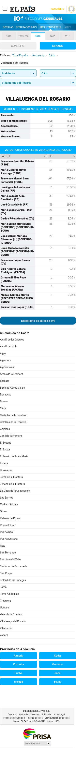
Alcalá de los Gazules (12, 339)
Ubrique (4, 607)
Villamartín (6, 628)
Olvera (3, 511)
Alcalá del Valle (8, 346)
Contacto (12, 714)
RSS (57, 721)
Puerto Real (6, 531)
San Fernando (8, 552)
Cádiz (3, 408)
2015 (52, 36)
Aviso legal (59, 714)
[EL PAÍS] (23, 9)
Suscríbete (57, 9)
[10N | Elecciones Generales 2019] (38, 18)
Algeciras (5, 360)
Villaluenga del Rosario (13, 621)
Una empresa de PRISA (37, 733)
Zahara (4, 635)
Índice (50, 721)
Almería (18, 655)
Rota (2, 545)
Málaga (18, 681)
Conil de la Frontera (11, 435)
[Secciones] (5, 9)
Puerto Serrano (9, 538)
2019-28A (23, 36)
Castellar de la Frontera (13, 415)
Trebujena (6, 600)
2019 (9, 36)
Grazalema (6, 470)
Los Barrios (6, 497)
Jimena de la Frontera (12, 483)
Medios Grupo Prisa (37, 743)
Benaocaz (5, 394)
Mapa (68, 27)
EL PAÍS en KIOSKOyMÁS (33, 721)
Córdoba (18, 664)
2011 (67, 36)
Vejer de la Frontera (11, 614)
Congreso (18, 45)
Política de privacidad (14, 718)
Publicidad (47, 714)
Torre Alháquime (9, 593)
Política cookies (35, 718)
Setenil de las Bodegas (13, 580)
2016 (38, 36)
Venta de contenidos (29, 714)
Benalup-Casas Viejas (12, 387)
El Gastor (5, 449)
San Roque (6, 573)
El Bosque (5, 442)
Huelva (18, 673)
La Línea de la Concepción (15, 490)
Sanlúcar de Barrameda (13, 566)
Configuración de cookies (57, 718)
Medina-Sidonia (9, 504)
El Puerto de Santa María (14, 456)
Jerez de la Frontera (11, 477)
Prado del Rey (8, 525)
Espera (4, 463)
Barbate (4, 380)
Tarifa (3, 586)
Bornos (4, 401)
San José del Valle (10, 559)
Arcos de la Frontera (11, 373)
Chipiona (5, 428)
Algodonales (7, 367)
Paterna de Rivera (10, 518)
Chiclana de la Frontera (13, 422)
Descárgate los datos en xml (38, 320)
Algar (3, 353)
